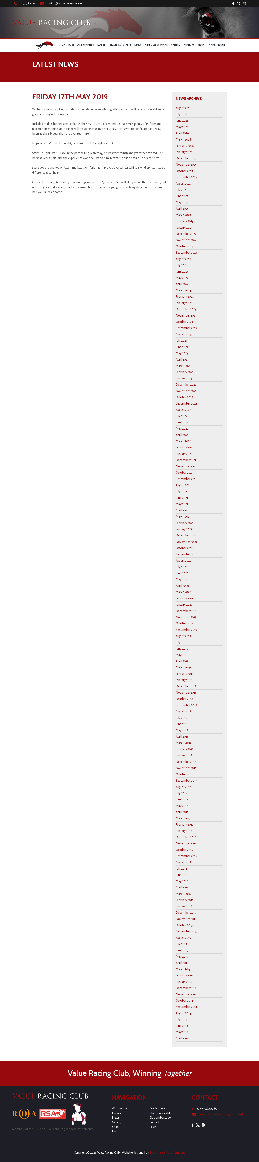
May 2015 (182, 956)
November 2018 (186, 692)
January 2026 (184, 152)
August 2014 (183, 1013)
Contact (189, 45)
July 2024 (181, 265)
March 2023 (183, 365)
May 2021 (182, 504)
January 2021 (184, 529)
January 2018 (184, 755)
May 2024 (182, 277)
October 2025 (184, 171)
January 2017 (184, 831)
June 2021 (182, 497)
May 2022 (182, 428)
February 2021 (184, 523)
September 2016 (186, 856)
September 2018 (186, 705)
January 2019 (184, 680)
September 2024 (186, 252)
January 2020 (184, 604)
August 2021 (183, 485)
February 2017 (184, 824)
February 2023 (184, 372)
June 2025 (182, 196)
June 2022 (182, 422)
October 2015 (184, 925)
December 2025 (186, 158)
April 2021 (182, 510)
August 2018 (183, 711)
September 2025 (186, 177)
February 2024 (185, 296)
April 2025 (182, 208)
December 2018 (186, 686)
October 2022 (184, 397)
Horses (102, 45)
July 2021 (181, 491)
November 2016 (186, 843)
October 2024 (184, 246)
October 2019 (184, 623)
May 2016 (182, 881)
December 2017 (186, 761)
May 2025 (182, 202)
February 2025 (185, 221)
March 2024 (183, 290)
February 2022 (185, 447)
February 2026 (185, 145)
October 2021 (184, 472)
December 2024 (186, 233)
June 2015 (182, 950)
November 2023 (186, 315)
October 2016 (184, 849)
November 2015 (186, 919)
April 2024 (182, 284)
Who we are (66, 45)
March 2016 (183, 893)
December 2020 (186, 535)
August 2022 (183, 409)
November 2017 (186, 768)
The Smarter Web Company (167, 1152)
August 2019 (183, 636)
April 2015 (182, 963)
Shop (200, 45)
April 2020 (182, 585)
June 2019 (182, 648)
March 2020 (183, 592)
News (137, 45)
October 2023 (184, 321)
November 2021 (186, 466)
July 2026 (181, 114)
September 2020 (186, 554)
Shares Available (120, 45)
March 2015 (183, 969)
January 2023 (184, 378)
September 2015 (186, 931)
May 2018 (182, 730)
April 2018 (182, 736)
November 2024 (186, 240)
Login (211, 45)
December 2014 (186, 988)
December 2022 (186, 384)
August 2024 (183, 259)
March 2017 (183, 818)
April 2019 (182, 661)
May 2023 (182, 353)
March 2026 (183, 139)
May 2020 (182, 579)
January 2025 (184, 227)
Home (221, 45)
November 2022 (186, 391)
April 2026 (182, 133)
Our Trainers (85, 45)
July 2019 (181, 642)
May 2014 (182, 1032)
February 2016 (185, 900)
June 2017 (182, 799)
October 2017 (184, 774)
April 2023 (182, 359)
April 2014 (182, 1038)
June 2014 (182, 1025)
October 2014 (184, 1000)
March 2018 (183, 743)
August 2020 (183, 560)
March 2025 (183, 215)
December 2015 (186, 912)
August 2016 (183, 862)
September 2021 (186, 479)
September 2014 (186, 1007)
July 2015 (181, 944)
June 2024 (182, 271)
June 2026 (182, 120)
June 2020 (182, 573)
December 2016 (186, 837)
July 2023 (181, 340)
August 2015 (183, 937)
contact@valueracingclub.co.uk (66, 3)
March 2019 (183, 667)
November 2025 (186, 164)
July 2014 (181, 1019)
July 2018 (181, 717)
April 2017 (182, 812)
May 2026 (182, 127)
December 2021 (186, 460)
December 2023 (186, 309)
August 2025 (183, 183)
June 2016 (182, 875)
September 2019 (186, 629)
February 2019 (185, 673)
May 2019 (182, 655)
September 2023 (186, 328)
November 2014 (186, 994)
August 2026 (183, 108)
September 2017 (186, 780)
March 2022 (183, 441)
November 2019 (186, 617)
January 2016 (184, 906)
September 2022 (186, 403)
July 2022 (181, 416)
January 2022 (184, 453)
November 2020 (186, 541)
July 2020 (182, 567)
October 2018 (184, 699)
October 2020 (184, 548)
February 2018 (185, 749)
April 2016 (182, 887)
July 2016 (181, 868)
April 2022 (182, 435)
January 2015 (184, 981)
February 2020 (185, 598)
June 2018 (182, 724)
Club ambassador (156, 45)
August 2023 (183, 334)
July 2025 (181, 189)
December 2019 (186, 611)
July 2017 (181, 793)
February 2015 (184, 975)
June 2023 (182, 347)
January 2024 (184, 303)
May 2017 (182, 805)
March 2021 (183, 516)
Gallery (175, 45)
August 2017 (183, 787)
